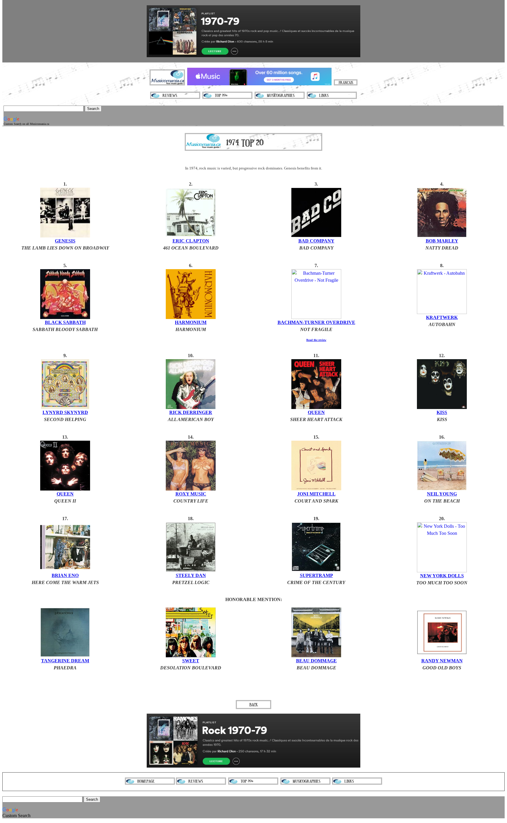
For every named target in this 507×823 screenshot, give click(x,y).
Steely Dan (191, 575)
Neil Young (442, 493)
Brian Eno (65, 575)
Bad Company (316, 240)
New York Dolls (442, 575)
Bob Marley (442, 240)
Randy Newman (442, 660)
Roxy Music (190, 493)
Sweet (190, 660)
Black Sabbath (65, 322)
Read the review (316, 340)
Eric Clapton (191, 240)
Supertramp (316, 575)
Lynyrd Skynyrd (65, 412)
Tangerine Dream (65, 660)
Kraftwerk (442, 317)
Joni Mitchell (316, 493)
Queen (316, 412)
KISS (442, 412)
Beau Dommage (316, 660)
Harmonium (191, 322)
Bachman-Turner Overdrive (316, 322)
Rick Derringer (190, 412)
